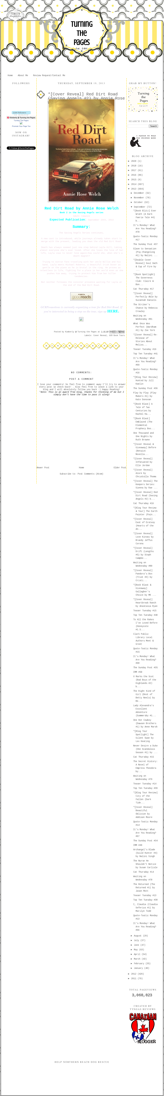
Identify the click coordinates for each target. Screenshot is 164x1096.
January (139, 968)
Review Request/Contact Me (49, 75)
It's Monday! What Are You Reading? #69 (144, 361)
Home (10, 75)
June (137, 945)
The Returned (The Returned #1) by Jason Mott (144, 887)
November (139, 197)
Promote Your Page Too (21, 126)
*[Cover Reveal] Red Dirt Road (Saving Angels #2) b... (145, 495)
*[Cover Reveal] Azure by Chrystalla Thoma (144, 473)
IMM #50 (137, 672)
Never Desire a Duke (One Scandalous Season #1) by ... (145, 749)
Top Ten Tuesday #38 (145, 900)
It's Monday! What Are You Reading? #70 (144, 228)
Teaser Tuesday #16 (144, 349)
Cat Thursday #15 (143, 757)
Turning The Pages (81, 33)
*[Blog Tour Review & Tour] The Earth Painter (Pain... (145, 511)
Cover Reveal (100, 335)
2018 (134, 166)
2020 (134, 161)
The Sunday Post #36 (145, 388)
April (138, 954)
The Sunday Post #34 (145, 840)
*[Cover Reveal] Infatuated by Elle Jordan (142, 462)
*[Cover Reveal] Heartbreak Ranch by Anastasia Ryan (145, 602)
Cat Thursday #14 (143, 872)
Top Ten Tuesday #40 (145, 615)
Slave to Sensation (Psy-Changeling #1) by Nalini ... (145, 252)
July (137, 940)
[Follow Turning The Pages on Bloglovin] (21, 114)
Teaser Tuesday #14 (144, 783)
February (139, 963)
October (139, 202)
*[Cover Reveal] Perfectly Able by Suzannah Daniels (145, 296)
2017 (134, 170)
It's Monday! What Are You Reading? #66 (144, 926)
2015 (134, 179)
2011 (134, 978)
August (138, 936)
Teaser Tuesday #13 (144, 895)
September (140, 207)
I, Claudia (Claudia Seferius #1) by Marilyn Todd (145, 907)
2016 (134, 175)
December (139, 193)
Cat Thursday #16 (143, 503)
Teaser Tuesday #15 (144, 610)
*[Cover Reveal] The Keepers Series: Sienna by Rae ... (145, 484)
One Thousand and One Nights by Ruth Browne (143, 436)
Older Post (120, 467)
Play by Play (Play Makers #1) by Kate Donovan (144, 396)
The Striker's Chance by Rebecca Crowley (145, 308)
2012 (134, 974)
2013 (134, 189)
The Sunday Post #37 (145, 244)
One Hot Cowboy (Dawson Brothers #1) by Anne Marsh (145, 723)
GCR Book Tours (117, 335)
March (138, 959)
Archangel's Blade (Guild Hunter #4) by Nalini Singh (145, 853)
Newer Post (43, 467)
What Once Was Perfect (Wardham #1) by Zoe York (144, 327)
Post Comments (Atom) (90, 474)
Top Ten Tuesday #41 (145, 353)
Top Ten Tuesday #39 (145, 788)
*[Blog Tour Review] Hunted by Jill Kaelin (145, 380)
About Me (23, 75)
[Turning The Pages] (21, 123)
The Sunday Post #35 (145, 667)
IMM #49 (137, 845)
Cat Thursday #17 (143, 289)
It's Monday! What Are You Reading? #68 (144, 659)
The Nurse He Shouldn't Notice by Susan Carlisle (145, 864)
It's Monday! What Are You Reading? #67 (144, 833)
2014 (134, 184)
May (136, 949)
